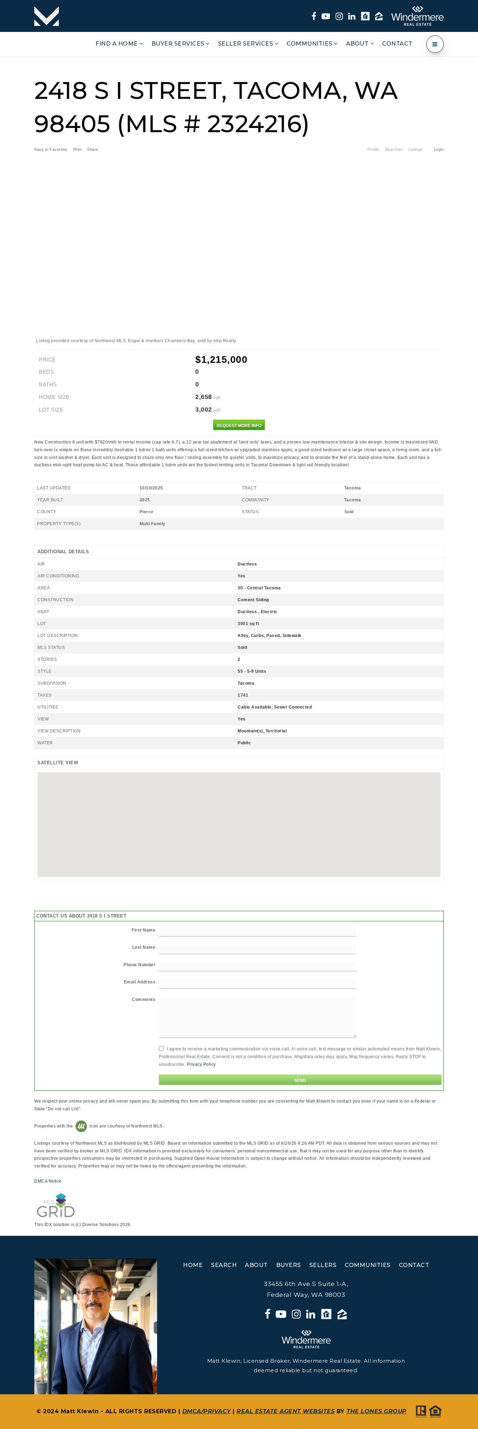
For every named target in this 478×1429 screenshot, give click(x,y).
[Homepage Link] (46, 15)
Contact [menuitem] (397, 43)
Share (93, 149)
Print (77, 149)
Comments (143, 999)
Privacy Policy (201, 1064)
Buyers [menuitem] (288, 1265)
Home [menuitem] (193, 1265)
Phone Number (139, 964)
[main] (239, 646)
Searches (394, 149)
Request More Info (239, 425)
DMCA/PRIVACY (206, 1411)
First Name (143, 930)
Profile (373, 149)
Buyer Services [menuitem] (179, 43)
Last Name (144, 947)
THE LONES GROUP (376, 1411)
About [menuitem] (358, 43)
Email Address (140, 982)
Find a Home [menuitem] (117, 43)
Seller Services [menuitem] (246, 43)
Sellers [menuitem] (323, 1265)
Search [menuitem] (224, 1265)
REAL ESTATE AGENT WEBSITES (286, 1411)
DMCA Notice (48, 1181)
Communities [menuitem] (310, 43)
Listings (415, 149)
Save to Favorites (51, 149)
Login (439, 149)
